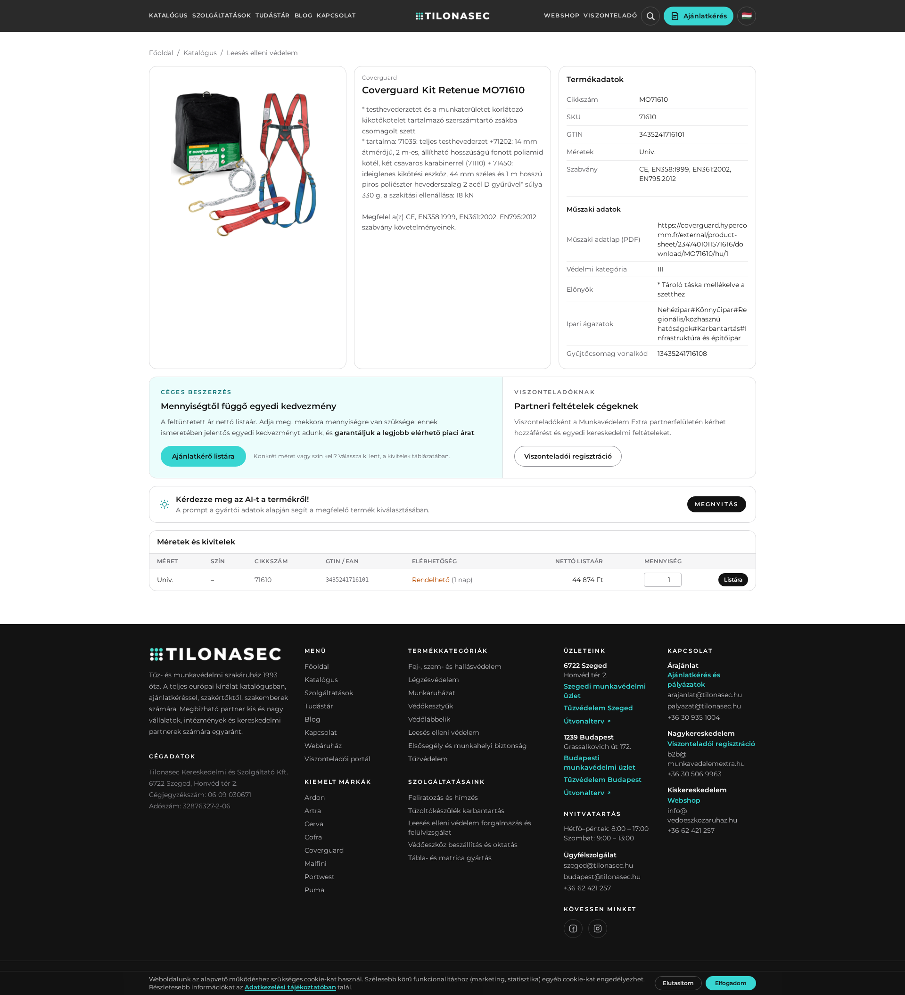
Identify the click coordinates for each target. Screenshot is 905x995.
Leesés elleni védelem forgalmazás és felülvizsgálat (469, 828)
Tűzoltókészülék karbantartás (456, 810)
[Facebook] (573, 928)
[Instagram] (597, 928)
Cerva (313, 824)
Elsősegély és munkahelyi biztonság (467, 745)
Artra (312, 810)
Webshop (562, 15)
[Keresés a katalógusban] (650, 16)
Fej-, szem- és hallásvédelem (455, 666)
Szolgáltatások (221, 15)
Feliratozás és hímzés (443, 797)
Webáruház (323, 745)
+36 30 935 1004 (693, 717)
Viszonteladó (610, 15)
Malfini (315, 863)
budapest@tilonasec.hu (602, 876)
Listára (733, 579)
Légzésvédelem (433, 679)
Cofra (313, 837)
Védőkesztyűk (430, 706)
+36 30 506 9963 (694, 774)
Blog (303, 15)
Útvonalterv (584, 721)
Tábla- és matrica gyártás (450, 858)
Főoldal (161, 53)
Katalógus (168, 15)
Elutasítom (678, 983)
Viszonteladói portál (337, 759)
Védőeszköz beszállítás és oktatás (463, 844)
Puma (314, 890)
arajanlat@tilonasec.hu (704, 695)
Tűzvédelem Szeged (598, 708)
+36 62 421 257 (587, 888)
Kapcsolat (336, 15)
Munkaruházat (431, 693)
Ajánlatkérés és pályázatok (693, 680)
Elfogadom (731, 983)
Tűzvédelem (428, 759)
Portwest (319, 876)
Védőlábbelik (429, 719)
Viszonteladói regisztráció (568, 456)
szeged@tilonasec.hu (598, 865)
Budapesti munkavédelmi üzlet (599, 763)
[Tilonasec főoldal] (452, 16)
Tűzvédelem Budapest (603, 779)
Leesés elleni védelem (262, 53)
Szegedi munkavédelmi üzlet (605, 691)
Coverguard (324, 850)
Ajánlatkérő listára (203, 456)
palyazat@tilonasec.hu (704, 706)
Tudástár (272, 15)
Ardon (314, 797)
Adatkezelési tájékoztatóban (290, 987)
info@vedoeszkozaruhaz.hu (702, 815)
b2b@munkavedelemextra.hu (706, 759)
